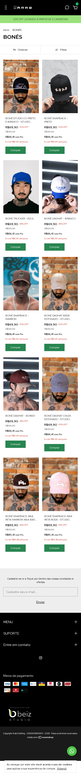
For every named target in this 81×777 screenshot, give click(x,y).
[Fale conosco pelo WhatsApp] (72, 751)
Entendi (62, 768)
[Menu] (6, 8)
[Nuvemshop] (40, 738)
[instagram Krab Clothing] (40, 658)
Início (6, 30)
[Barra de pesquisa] (67, 8)
